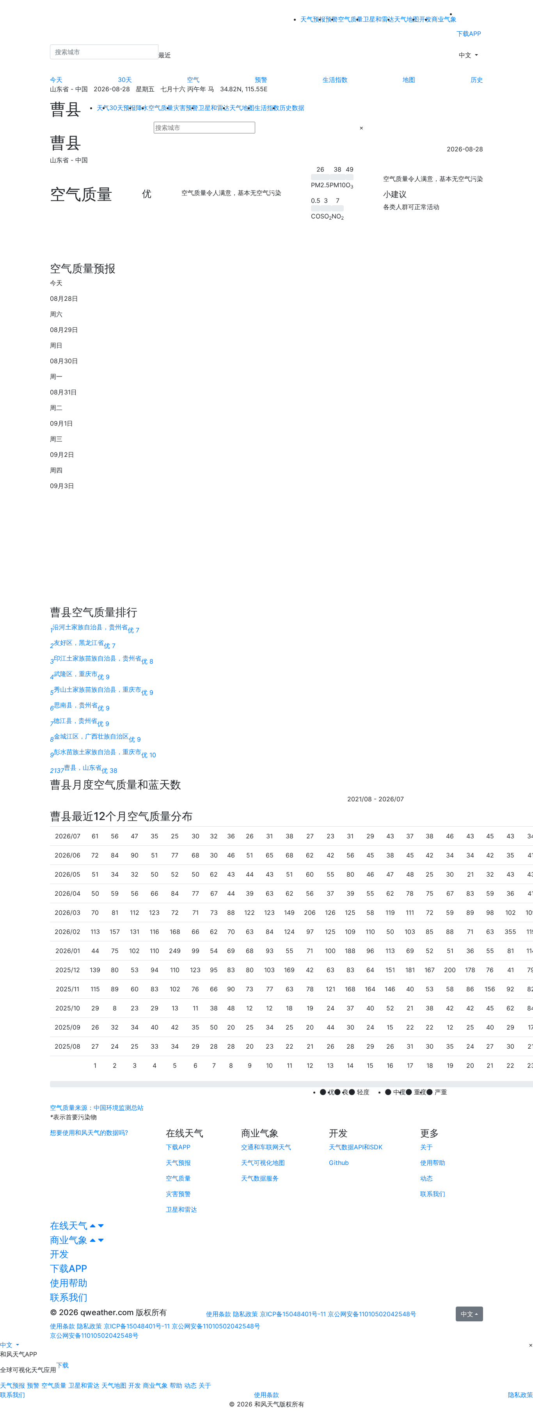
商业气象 (444, 19)
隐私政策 (245, 1314)
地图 (409, 79)
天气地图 (406, 19)
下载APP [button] (68, 1268)
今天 (56, 79)
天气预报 (312, 19)
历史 (477, 79)
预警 (261, 79)
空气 (193, 79)
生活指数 (335, 79)
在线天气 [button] (70, 1225)
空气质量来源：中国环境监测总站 (97, 1107)
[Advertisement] (266, 244)
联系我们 (12, 1395)
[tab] (266, 1226)
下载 (62, 1365)
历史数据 (291, 108)
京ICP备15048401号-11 (294, 1314)
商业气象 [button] (70, 1240)
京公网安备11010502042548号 (372, 1314)
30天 (125, 79)
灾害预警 (185, 108)
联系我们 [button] (68, 1297)
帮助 (176, 1385)
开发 (134, 1385)
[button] (9, 1344)
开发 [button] (59, 1254)
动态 (190, 1385)
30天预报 (122, 108)
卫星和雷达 (378, 19)
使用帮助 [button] (68, 1283)
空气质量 (350, 19)
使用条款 (218, 1314)
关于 (205, 1385)
